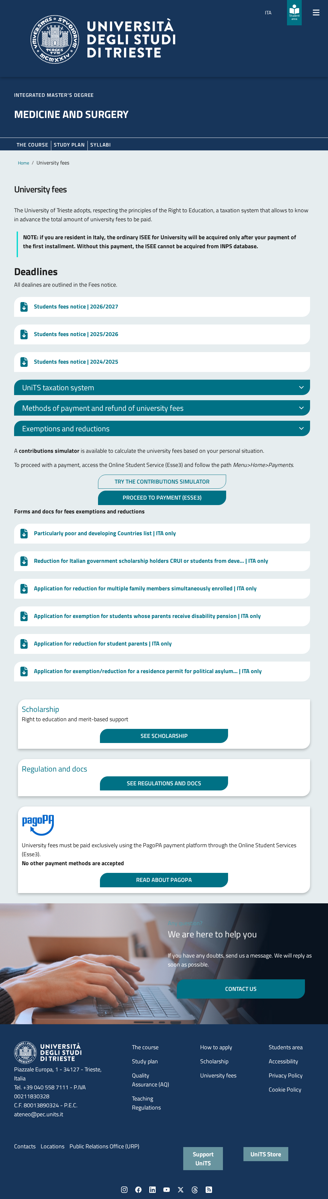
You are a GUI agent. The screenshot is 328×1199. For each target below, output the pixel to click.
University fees (218, 1075)
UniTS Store (265, 1154)
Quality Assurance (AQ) (150, 1080)
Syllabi (100, 144)
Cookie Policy (285, 1089)
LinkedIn (152, 1190)
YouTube (166, 1190)
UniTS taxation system (58, 387)
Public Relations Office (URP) (104, 1146)
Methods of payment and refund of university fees (103, 408)
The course (32, 144)
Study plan (69, 144)
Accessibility (283, 1061)
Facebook (138, 1190)
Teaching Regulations (146, 1103)
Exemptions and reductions (66, 428)
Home (23, 162)
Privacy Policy (286, 1075)
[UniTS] (102, 39)
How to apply (216, 1047)
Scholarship (214, 1061)
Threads (194, 1190)
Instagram (124, 1190)
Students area (286, 1047)
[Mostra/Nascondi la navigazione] (316, 12)
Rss (208, 1190)
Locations (52, 1146)
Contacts (25, 1146)
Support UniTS (203, 1158)
